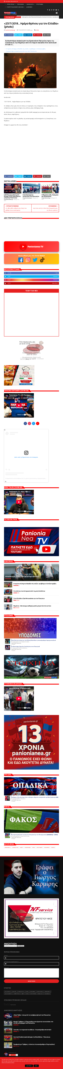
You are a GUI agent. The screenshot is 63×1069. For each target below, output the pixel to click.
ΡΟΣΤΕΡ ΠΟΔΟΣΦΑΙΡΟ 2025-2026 (15, 7)
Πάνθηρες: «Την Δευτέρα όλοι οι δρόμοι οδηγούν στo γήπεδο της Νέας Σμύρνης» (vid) (34, 797)
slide (30, 17)
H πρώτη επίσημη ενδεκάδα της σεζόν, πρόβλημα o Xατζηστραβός (26, 49)
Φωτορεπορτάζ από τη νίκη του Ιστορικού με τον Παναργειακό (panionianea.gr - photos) (34, 834)
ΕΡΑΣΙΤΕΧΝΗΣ (39, 847)
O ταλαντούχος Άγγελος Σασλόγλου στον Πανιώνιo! (25, 646)
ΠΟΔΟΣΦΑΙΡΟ (8, 991)
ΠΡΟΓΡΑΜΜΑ (39, 4)
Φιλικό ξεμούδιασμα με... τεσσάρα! (42, 17)
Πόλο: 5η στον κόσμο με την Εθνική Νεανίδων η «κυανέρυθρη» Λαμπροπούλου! (33, 640)
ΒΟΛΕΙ (27, 991)
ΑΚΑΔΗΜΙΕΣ (32, 991)
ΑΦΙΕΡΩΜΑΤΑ (7, 847)
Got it (36, 1065)
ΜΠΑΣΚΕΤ (14, 991)
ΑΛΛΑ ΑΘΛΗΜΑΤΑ (8, 993)
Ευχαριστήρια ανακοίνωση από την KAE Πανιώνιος (21, 51)
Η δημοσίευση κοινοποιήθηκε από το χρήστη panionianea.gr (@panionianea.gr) (26, 478)
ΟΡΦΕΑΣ (53, 847)
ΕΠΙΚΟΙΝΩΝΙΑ (20, 4)
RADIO (33, 847)
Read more (19, 643)
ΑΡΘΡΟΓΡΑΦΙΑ (40, 991)
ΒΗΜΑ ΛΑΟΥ (40, 993)
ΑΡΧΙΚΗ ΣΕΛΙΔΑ (10, 4)
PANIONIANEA (28, 847)
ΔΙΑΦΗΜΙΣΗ (29, 7)
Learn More (29, 1065)
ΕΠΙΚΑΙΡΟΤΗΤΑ (21, 991)
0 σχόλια (13, 644)
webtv (21, 847)
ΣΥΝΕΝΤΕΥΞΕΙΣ (15, 847)
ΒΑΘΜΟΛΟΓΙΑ (30, 4)
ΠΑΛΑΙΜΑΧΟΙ (47, 847)
